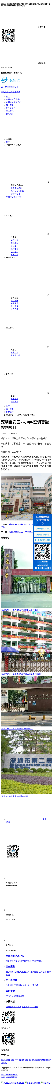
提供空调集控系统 (29, 1060)
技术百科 (14, 353)
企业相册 (14, 301)
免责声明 (5, 1077)
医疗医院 (14, 252)
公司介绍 (14, 309)
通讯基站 (14, 243)
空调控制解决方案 (13, 102)
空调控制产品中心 (13, 99)
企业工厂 (14, 246)
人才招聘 (14, 399)
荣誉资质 (14, 303)
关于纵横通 (10, 108)
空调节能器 (16, 1060)
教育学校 (14, 255)
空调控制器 (15, 194)
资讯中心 (10, 111)
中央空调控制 (16, 188)
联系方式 (14, 402)
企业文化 (14, 306)
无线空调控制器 (17, 191)
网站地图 (13, 1077)
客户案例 (10, 105)
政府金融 (14, 249)
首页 (8, 97)
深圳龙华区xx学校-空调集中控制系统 (25, 532)
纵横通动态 (15, 355)
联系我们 (10, 114)
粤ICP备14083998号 (9, 1075)
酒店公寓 (14, 240)
